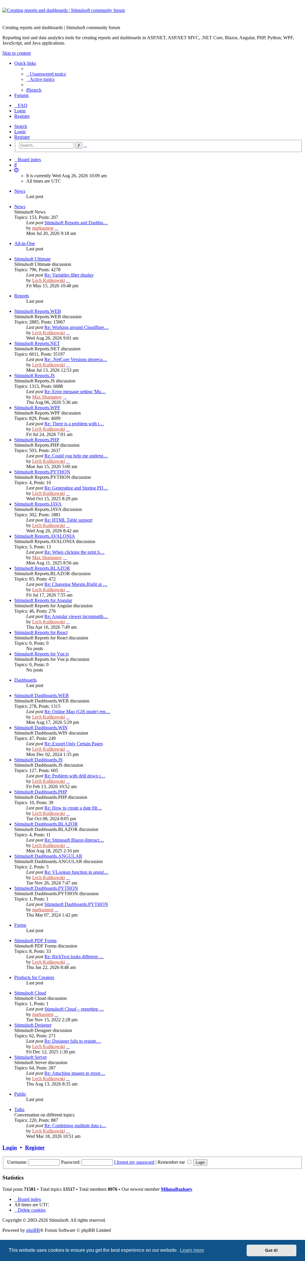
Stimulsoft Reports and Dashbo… (76, 222)
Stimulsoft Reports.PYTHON (42, 471)
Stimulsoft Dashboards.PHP (40, 791)
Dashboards (25, 680)
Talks (19, 1109)
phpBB (33, 1230)
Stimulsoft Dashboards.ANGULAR (48, 856)
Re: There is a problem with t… (74, 423)
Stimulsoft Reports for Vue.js (41, 653)
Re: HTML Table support (68, 520)
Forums (21, 95)
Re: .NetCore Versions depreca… (75, 359)
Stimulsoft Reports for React (41, 632)
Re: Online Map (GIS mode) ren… (77, 711)
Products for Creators (34, 977)
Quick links (25, 63)
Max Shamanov (47, 396)
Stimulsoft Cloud (30, 992)
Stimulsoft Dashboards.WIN (41, 727)
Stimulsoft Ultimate (32, 258)
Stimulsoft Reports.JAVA (38, 503)
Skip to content (16, 53)
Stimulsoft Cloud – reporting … (74, 1008)
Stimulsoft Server (30, 1057)
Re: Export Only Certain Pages (73, 743)
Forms (20, 925)
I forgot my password (134, 1162)
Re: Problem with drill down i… (74, 775)
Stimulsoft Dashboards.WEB (41, 695)
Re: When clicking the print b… (74, 552)
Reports (21, 295)
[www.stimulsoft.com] (152, 14)
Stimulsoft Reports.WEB (37, 311)
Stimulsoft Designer (33, 1025)
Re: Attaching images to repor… (74, 1073)
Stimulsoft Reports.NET (37, 343)
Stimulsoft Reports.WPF (37, 407)
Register (22, 136)
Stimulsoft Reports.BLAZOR (42, 568)
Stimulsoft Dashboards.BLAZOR (46, 823)
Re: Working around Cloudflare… (76, 327)
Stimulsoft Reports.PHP (36, 439)
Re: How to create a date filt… (73, 807)
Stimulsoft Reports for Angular (43, 600)
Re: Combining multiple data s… (75, 1125)
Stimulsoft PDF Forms (35, 940)
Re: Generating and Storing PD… (76, 487)
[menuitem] (46, 73)
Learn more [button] (192, 1250)
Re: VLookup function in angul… (76, 872)
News (19, 191)
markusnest (42, 227)
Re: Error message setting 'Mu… (75, 391)
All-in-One (24, 243)
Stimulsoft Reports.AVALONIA (44, 536)
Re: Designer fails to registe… (72, 1041)
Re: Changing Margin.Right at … (76, 584)
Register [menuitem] (22, 116)
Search (20, 126)
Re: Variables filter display (69, 274)
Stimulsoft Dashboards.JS (38, 759)
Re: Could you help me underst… (76, 455)
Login (20, 131)
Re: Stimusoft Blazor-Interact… (74, 840)
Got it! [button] (271, 1250)
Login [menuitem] (20, 110)
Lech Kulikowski (48, 280)
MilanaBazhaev (176, 1189)
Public (20, 1094)
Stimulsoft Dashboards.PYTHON (46, 888)
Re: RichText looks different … (74, 956)
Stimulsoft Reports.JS (34, 375)
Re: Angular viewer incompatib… (76, 616)
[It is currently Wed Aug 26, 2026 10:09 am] (16, 170)
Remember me (172, 1162)
